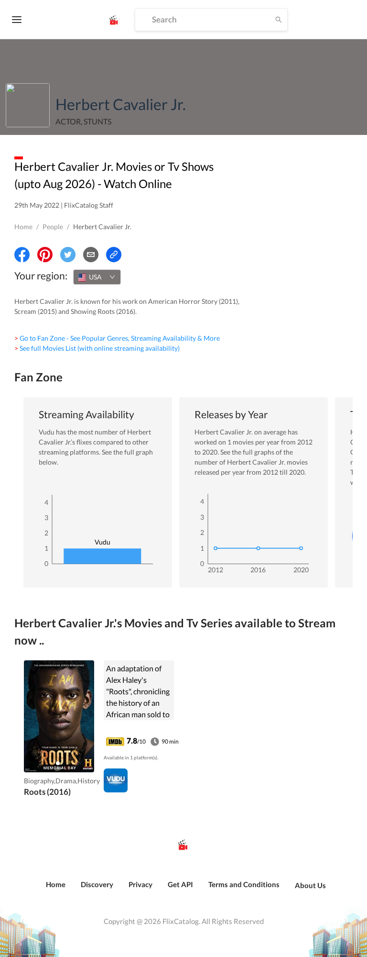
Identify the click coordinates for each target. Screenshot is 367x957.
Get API (180, 884)
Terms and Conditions (244, 884)
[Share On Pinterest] (45, 254)
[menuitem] (55, 889)
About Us (310, 885)
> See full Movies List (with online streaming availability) (97, 348)
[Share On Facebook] (22, 254)
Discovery (97, 884)
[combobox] (97, 277)
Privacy (140, 884)
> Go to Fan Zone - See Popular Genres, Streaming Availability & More (117, 338)
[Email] (90, 254)
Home (23, 227)
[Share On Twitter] (68, 254)
